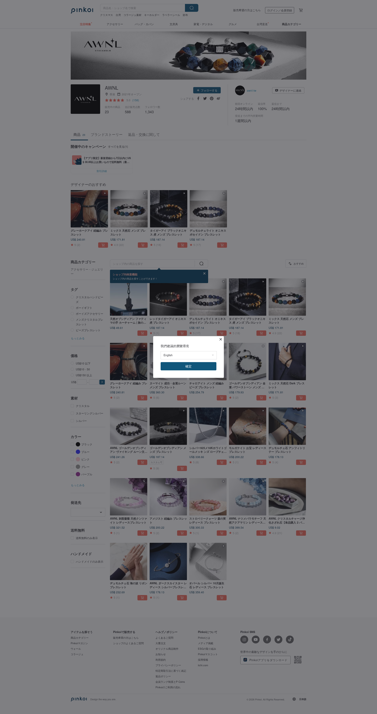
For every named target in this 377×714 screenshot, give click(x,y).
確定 (188, 366)
